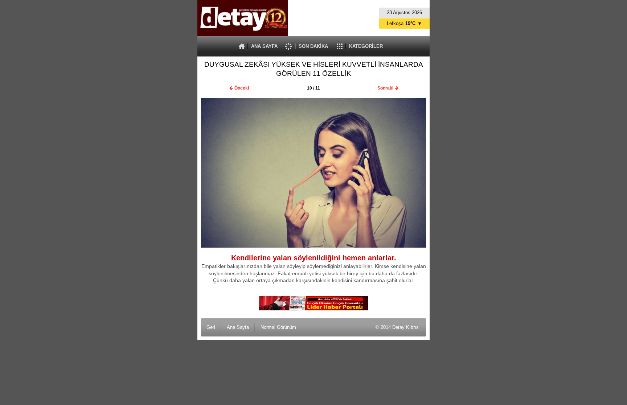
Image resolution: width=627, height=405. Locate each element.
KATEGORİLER (366, 46)
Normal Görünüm (278, 327)
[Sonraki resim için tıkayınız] (313, 246)
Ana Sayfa (238, 327)
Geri (210, 327)
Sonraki (385, 88)
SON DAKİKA (313, 46)
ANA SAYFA (264, 46)
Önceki (241, 88)
